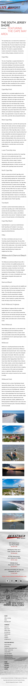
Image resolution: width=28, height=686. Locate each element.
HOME (5, 662)
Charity (6, 635)
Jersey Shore (7, 651)
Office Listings (7, 618)
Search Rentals (7, 644)
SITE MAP (6, 667)
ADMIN (6, 669)
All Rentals (6, 646)
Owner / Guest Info (8, 650)
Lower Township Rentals (9, 658)
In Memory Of (7, 639)
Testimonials (7, 634)
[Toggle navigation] (22, 3)
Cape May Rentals (8, 655)
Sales (5, 620)
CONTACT (6, 663)
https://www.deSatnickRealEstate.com (14, 576)
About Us (6, 627)
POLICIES (6, 665)
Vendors (6, 637)
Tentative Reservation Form (10, 648)
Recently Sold (7, 621)
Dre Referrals (7, 632)
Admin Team (7, 630)
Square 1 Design (18, 682)
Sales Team (7, 628)
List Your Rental (8, 653)
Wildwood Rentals (8, 657)
